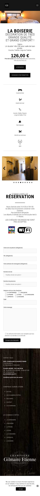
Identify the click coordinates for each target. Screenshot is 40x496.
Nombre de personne (9, 281)
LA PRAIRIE (9, 427)
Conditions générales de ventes (13, 377)
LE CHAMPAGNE (11, 405)
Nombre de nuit (7, 271)
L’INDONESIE (9, 423)
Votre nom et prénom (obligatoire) (13, 247)
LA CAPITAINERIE (11, 420)
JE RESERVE (20, 67)
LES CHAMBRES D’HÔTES (13, 395)
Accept (21, 489)
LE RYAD (8, 430)
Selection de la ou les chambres (18, 293)
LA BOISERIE (9, 441)
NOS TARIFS (9, 398)
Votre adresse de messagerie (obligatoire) (15, 263)
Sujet (4, 299)
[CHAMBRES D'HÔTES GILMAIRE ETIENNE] (20, 5)
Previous (5, 168)
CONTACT (9, 402)
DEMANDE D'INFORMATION (20, 75)
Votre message (7, 307)
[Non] (38, 486)
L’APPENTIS (9, 437)
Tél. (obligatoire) (8, 255)
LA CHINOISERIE (10, 434)
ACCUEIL (8, 391)
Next (35, 168)
